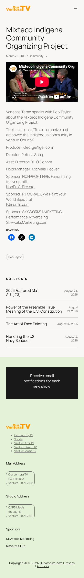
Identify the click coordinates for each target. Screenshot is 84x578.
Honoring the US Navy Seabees (20, 338)
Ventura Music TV (25, 451)
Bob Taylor (15, 257)
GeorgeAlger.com (38, 147)
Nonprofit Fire (15, 546)
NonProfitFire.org (20, 186)
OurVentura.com (51, 563)
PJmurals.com (17, 204)
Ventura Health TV (25, 447)
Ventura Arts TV (24, 443)
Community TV (38, 56)
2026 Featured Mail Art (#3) (22, 292)
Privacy (70, 563)
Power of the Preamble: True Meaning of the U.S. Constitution (34, 309)
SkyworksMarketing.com (26, 222)
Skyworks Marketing (20, 539)
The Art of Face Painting (26, 324)
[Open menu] (75, 7)
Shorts (18, 439)
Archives (43, 566)
